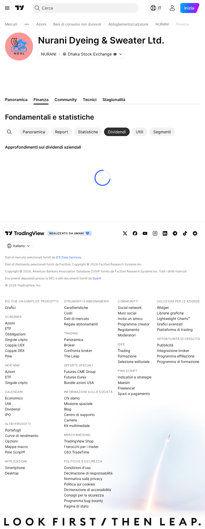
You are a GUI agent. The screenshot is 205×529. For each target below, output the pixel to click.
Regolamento (128, 329)
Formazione (127, 356)
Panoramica (73, 339)
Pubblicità (165, 345)
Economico (14, 398)
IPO (8, 414)
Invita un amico (130, 318)
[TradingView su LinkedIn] (165, 233)
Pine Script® (15, 452)
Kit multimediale (77, 425)
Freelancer (126, 388)
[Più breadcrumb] (26, 24)
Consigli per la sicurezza (84, 495)
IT (159, 8)
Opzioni (11, 441)
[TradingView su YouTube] (145, 233)
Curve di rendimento (21, 435)
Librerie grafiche (170, 313)
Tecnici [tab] (89, 99)
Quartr (96, 278)
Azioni (10, 323)
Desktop (12, 473)
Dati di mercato (76, 318)
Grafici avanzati (169, 324)
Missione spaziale (78, 403)
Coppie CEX (14, 345)
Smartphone (15, 467)
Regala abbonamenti (81, 324)
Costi (68, 313)
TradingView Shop (79, 441)
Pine (8, 356)
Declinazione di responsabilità (88, 473)
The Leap (72, 356)
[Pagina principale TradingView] (19, 8)
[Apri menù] (7, 8)
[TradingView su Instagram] (155, 233)
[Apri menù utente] (172, 8)
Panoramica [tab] (16, 99)
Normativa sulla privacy (83, 478)
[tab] (34, 132)
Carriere (70, 420)
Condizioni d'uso (77, 467)
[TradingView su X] (125, 233)
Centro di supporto (79, 414)
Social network (130, 307)
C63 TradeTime (76, 452)
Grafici (10, 307)
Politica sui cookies (79, 484)
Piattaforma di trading (175, 329)
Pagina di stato (76, 506)
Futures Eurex (75, 377)
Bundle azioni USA (79, 382)
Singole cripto (16, 339)
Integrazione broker (173, 350)
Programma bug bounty (83, 500)
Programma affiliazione (175, 356)
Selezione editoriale (134, 361)
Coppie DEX (14, 350)
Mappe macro (16, 446)
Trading (124, 350)
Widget (163, 307)
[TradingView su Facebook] (135, 233)
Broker (69, 345)
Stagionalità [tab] (113, 99)
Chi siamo (72, 398)
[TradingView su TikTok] (185, 233)
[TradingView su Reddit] (195, 233)
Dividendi (12, 409)
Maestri (124, 382)
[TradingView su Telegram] (175, 233)
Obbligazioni (15, 334)
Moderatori (127, 335)
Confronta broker (78, 350)
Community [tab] (65, 99)
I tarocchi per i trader (81, 446)
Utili (8, 403)
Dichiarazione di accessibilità (87, 489)
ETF (8, 328)
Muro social (127, 313)
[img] (115, 54)
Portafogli (13, 430)
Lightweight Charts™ (173, 318)
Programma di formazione (178, 361)
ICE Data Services (68, 257)
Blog (67, 409)
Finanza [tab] (41, 99)
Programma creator (134, 324)
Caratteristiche (76, 307)
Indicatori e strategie (135, 377)
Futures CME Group (80, 371)
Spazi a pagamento (134, 393)
